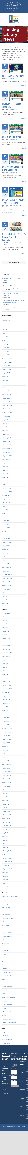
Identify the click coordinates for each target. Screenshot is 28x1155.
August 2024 (6, 416)
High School (6, 961)
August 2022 (6, 502)
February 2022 (7, 524)
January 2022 (6, 528)
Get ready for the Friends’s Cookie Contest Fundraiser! (14, 237)
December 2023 (7, 445)
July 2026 (5, 333)
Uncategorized (7, 1019)
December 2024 (7, 402)
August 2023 (6, 459)
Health (5, 958)
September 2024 (7, 412)
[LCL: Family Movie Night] (16, 68)
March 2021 (6, 564)
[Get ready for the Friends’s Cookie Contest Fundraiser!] (16, 226)
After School (6, 907)
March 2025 (6, 391)
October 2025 (6, 366)
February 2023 (7, 481)
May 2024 (5, 427)
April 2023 (5, 474)
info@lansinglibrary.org (8, 1075)
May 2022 (5, 513)
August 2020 (6, 589)
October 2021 (6, 538)
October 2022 (6, 495)
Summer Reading (13, 78)
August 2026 (6, 329)
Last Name (14, 1080)
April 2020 (5, 603)
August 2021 (6, 546)
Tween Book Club (7, 1012)
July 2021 (5, 549)
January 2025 (6, 398)
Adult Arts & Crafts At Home (10, 896)
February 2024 (7, 438)
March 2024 (6, 434)
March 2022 (6, 520)
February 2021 (7, 567)
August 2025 (6, 373)
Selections (6, 994)
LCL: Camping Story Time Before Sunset (13, 308)
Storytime (5, 1001)
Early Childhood (7, 936)
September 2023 (7, 456)
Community (4, 206)
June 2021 (5, 553)
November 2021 (7, 535)
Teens (4, 1008)
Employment (6, 943)
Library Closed (7, 972)
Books (20, 205)
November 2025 (7, 362)
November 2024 (7, 405)
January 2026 (6, 355)
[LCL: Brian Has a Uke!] (16, 129)
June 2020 (5, 596)
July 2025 (5, 376)
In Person (10, 206)
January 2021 (6, 571)
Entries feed (6, 1036)
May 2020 (5, 600)
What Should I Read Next (9, 1022)
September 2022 (7, 499)
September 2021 (7, 542)
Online (5, 983)
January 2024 (6, 441)
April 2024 (5, 430)
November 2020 (7, 578)
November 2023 (7, 448)
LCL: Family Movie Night (13, 76)
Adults (4, 900)
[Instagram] (5, 1093)
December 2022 (7, 488)
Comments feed (7, 1039)
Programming (7, 990)
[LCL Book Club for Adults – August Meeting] (16, 192)
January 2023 (6, 484)
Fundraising (4, 244)
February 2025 (7, 394)
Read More (22, 85)
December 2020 (7, 574)
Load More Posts (14, 262)
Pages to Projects (7, 986)
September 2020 (7, 585)
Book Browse (6, 914)
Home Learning (7, 965)
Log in (4, 1032)
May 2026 (5, 340)
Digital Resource (7, 932)
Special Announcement (9, 997)
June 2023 (5, 466)
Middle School (7, 976)
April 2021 (5, 560)
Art (4, 911)
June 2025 (5, 380)
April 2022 (5, 517)
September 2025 (7, 369)
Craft (4, 929)
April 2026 (5, 344)
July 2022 (5, 506)
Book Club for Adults (13, 205)
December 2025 (7, 358)
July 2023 (5, 463)
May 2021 (5, 556)
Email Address (13, 1068)
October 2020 (6, 582)
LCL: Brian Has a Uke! (11, 136)
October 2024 (6, 409)
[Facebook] (2, 1093)
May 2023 (5, 470)
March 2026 (6, 348)
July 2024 (5, 420)
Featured (5, 947)
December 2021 (7, 531)
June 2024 (5, 423)
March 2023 (6, 477)
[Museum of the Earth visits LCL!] (16, 96)
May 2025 (5, 384)
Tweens (5, 1015)
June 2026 (5, 337)
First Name (14, 1074)
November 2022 (7, 492)
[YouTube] (7, 1093)
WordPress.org (7, 1043)
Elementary (6, 940)
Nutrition (5, 979)
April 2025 (5, 387)
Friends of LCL (18, 242)
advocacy (5, 904)
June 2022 (5, 510)
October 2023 (6, 452)
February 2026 (7, 351)
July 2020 (5, 592)
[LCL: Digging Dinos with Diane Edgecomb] (16, 159)
